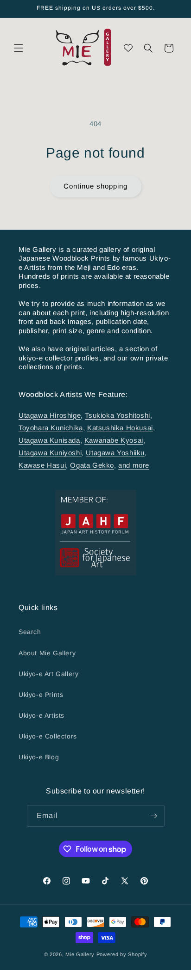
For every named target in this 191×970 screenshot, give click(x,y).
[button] (18, 48)
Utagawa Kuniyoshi (50, 453)
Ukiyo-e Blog (39, 757)
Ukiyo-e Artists (41, 715)
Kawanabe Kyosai (113, 440)
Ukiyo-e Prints (41, 694)
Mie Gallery (80, 954)
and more (133, 465)
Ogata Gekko (92, 465)
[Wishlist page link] (128, 47)
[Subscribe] (154, 816)
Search (30, 631)
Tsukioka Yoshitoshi (117, 415)
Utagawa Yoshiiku (115, 453)
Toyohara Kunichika (51, 428)
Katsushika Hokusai (120, 428)
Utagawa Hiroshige (50, 415)
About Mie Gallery (47, 653)
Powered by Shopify (121, 954)
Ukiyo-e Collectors (48, 736)
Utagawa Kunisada (49, 440)
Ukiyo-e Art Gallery (48, 673)
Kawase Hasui (42, 465)
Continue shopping (95, 186)
